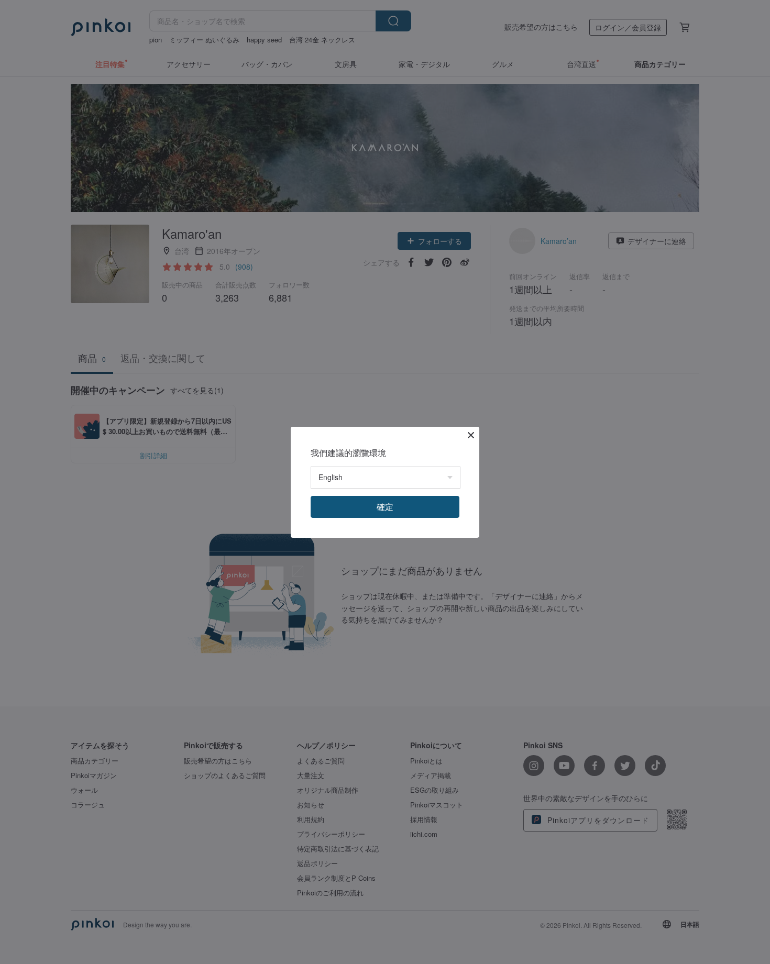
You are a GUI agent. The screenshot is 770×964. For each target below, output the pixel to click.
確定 (385, 507)
